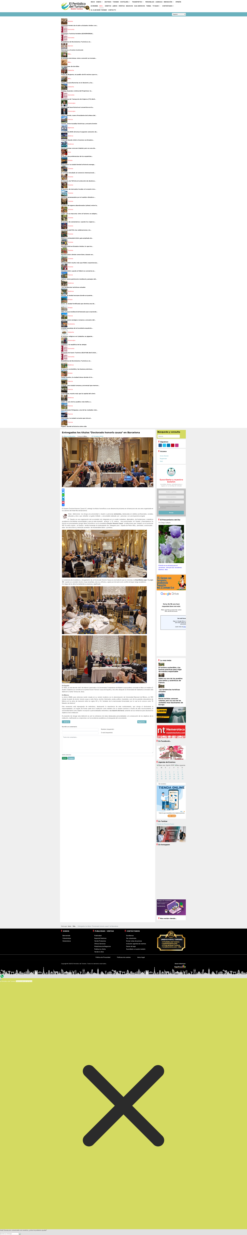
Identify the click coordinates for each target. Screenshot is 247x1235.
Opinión (70, 46)
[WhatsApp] (107, 495)
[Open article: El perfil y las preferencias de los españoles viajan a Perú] (64, 152)
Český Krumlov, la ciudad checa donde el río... (77, 377)
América (70, 136)
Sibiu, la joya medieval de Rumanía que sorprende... (79, 312)
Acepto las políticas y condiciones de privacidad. (170, 507)
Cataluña (71, 70)
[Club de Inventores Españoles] (171, 582)
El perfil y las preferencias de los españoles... (77, 156)
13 (169, 774)
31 (157, 781)
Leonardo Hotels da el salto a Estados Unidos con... (79, 25)
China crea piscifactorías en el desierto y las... (77, 82)
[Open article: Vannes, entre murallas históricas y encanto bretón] (64, 119)
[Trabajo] (171, 907)
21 (174, 776)
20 (170, 776)
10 (157, 774)
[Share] (107, 505)
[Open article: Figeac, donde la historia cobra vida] (64, 422)
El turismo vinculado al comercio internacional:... (78, 172)
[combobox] (168, 436)
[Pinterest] (107, 502)
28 (174, 778)
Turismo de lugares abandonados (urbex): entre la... (79, 205)
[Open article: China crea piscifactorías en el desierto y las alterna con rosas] (64, 78)
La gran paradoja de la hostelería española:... (77, 328)
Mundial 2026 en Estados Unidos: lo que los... (77, 246)
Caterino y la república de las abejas (74, 344)
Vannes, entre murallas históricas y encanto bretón (79, 123)
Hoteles (70, 21)
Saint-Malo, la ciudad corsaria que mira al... (76, 418)
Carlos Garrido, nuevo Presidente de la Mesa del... (78, 115)
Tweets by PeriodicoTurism (165, 824)
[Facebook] (107, 490)
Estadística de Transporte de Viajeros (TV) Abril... (78, 99)
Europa (70, 160)
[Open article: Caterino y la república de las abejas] (64, 340)
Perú (69, 152)
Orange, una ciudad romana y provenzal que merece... (80, 385)
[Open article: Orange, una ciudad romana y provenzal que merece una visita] (64, 381)
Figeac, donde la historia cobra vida (74, 426)
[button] (99, 2)
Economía (71, 29)
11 (161, 774)
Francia (70, 119)
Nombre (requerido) (107, 729)
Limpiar (71, 758)
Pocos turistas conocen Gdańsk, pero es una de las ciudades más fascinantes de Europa (171, 701)
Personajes (71, 103)
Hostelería (71, 324)
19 (165, 776)
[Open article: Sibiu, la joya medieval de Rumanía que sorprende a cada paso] (64, 307)
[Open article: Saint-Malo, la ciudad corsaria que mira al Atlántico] (64, 414)
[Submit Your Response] (20, 1233)
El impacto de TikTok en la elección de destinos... (78, 181)
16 (182, 774)
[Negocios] (171, 834)
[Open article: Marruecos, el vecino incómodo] (64, 46)
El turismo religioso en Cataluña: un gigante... (77, 336)
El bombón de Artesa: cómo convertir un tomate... (78, 58)
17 (157, 776)
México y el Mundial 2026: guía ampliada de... (77, 238)
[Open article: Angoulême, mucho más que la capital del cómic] (64, 389)
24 (157, 778)
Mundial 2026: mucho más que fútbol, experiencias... (79, 262)
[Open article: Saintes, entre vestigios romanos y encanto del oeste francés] (64, 316)
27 (170, 778)
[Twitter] (107, 492)
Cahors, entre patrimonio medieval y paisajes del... (79, 279)
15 (178, 774)
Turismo (70, 168)
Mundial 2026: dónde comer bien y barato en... (77, 254)
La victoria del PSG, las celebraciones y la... (76, 230)
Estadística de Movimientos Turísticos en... (76, 42)
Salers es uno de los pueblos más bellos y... (76, 402)
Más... (70, 54)
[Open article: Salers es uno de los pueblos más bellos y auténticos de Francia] (64, 397)
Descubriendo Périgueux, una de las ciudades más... (79, 410)
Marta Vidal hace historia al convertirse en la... (77, 107)
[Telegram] (107, 497)
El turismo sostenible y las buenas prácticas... (77, 369)
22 (178, 776)
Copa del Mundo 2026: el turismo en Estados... (77, 140)
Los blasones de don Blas (70, 66)
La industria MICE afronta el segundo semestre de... (79, 132)
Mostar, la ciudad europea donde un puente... (77, 295)
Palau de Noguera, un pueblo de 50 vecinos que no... (79, 74)
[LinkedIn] (107, 500)
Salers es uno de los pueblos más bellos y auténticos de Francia (170, 680)
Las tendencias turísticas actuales (73, 287)
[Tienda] (171, 802)
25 (161, 778)
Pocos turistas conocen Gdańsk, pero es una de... (78, 148)
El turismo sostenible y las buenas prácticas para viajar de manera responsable (170, 669)
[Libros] (171, 715)
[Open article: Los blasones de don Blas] (64, 62)
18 (161, 776)
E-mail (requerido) (107, 732)
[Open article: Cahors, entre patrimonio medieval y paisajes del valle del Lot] (64, 275)
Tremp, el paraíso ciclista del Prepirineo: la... (76, 91)
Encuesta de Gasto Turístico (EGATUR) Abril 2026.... (79, 352)
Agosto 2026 (170, 765)
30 (182, 778)
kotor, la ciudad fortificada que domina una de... (78, 303)
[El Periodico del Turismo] (75, 6)
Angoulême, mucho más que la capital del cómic (78, 393)
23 (182, 776)
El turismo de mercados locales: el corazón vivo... (78, 189)
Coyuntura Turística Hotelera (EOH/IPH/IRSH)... (77, 33)
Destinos (71, 144)
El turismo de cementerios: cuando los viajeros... (78, 222)
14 (174, 774)
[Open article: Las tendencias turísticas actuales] (64, 283)
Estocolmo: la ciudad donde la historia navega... (78, 164)
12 (165, 774)
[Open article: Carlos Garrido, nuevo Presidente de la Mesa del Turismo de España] (64, 111)
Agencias (71, 127)
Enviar (65, 758)
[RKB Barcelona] (171, 752)
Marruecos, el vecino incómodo (72, 50)
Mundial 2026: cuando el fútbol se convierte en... (78, 271)
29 (178, 778)
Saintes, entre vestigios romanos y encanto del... (78, 320)
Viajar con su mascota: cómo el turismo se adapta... (79, 213)
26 (166, 778)
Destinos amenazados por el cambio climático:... (78, 197)
